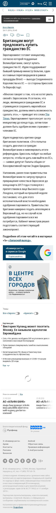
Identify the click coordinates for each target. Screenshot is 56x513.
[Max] (34, 461)
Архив (5, 444)
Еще (4, 365)
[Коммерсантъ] (5, 3)
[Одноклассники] (22, 461)
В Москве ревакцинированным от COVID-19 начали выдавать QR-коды (24, 359)
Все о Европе (8, 27)
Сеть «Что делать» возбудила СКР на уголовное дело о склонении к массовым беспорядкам (26, 339)
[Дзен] (17, 461)
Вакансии (7, 453)
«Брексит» (28, 313)
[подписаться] (18, 313)
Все (21, 394)
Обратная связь (35, 444)
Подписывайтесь (16, 256)
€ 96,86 (20, 10)
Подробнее (18, 507)
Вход (40, 3)
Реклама (7, 450)
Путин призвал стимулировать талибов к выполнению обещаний (25, 346)
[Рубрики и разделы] (50, 3)
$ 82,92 (11, 10)
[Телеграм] (5, 461)
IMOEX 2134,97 (40, 10)
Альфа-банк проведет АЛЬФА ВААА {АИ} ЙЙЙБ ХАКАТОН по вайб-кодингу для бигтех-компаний (16, 409)
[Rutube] (28, 461)
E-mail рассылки (35, 450)
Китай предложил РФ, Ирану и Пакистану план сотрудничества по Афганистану (22, 353)
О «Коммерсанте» (11, 441)
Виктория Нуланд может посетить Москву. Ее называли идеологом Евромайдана (26, 329)
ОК (49, 19)
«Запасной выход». (19, 240)
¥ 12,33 (28, 10)
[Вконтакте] (11, 461)
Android (31, 441)
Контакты (7, 447)
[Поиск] (45, 3)
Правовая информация (39, 447)
